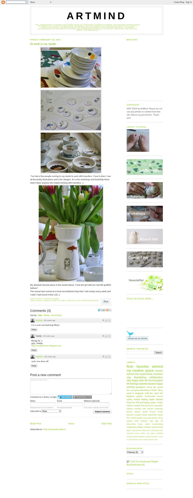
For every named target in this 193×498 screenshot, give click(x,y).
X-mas (160, 412)
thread (160, 427)
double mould (141, 415)
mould (144, 412)
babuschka (131, 424)
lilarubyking (140, 377)
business (130, 415)
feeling (144, 399)
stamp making (143, 439)
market (136, 399)
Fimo (136, 421)
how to (138, 374)
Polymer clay (147, 421)
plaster (139, 396)
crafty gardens (136, 430)
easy (145, 418)
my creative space (140, 370)
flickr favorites (138, 366)
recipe (160, 402)
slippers (130, 409)
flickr (143, 406)
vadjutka (39, 356)
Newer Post (35, 423)
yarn (128, 430)
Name (32, 401)
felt (137, 402)
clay (129, 377)
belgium (130, 406)
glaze (160, 415)
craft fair (149, 393)
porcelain (71, 300)
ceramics (47, 300)
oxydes (129, 436)
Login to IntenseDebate (65, 397)
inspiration (158, 406)
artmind (39, 300)
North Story (157, 390)
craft (132, 418)
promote (154, 436)
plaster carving (144, 436)
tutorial (130, 374)
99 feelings (132, 383)
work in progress (135, 393)
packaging (145, 402)
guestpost (140, 387)
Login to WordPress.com (82, 397)
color (156, 393)
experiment (152, 415)
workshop (95, 300)
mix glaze (151, 433)
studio (78, 300)
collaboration (156, 377)
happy (64, 300)
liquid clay (159, 430)
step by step (153, 439)
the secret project (154, 380)
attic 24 (159, 421)
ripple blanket (156, 399)
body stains (144, 424)
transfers (86, 300)
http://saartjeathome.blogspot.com (46, 346)
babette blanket (147, 383)
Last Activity (56, 315)
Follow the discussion (109, 310)
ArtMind (97, 15)
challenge (159, 409)
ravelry (154, 427)
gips (149, 418)
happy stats (138, 380)
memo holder (140, 433)
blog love (131, 402)
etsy (129, 380)
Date (40, 315)
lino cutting (151, 430)
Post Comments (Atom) (54, 429)
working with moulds (144, 409)
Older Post (106, 423)
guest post (149, 406)
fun (59, 300)
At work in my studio (43, 43)
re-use (160, 436)
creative (137, 406)
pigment (136, 436)
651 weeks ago (49, 320)
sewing (130, 386)
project (129, 421)
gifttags (140, 427)
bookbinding (158, 424)
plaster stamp (157, 418)
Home (71, 423)
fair (161, 393)
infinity (144, 430)
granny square (133, 412)
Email (59, 401)
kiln (128, 418)
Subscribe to (36, 411)
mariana (39, 320)
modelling (159, 433)
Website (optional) (92, 401)
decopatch (138, 418)
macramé (130, 433)
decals (54, 300)
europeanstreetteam (140, 390)
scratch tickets (132, 439)
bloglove (131, 396)
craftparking (131, 427)
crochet (159, 370)
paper (153, 402)
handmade (150, 396)
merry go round (155, 387)
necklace (147, 427)
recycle (152, 412)
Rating (46, 315)
